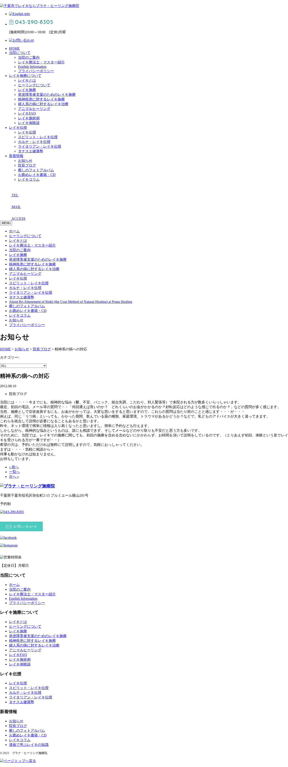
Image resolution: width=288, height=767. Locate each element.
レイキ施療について (25, 76)
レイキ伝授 (18, 127)
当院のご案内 (29, 57)
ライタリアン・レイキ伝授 (39, 146)
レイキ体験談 (29, 123)
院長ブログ (27, 165)
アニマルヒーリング (34, 109)
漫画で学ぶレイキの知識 (29, 745)
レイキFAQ (27, 113)
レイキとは (27, 80)
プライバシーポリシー (36, 71)
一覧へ (14, 472)
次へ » (14, 476)
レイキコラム (29, 179)
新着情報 (16, 156)
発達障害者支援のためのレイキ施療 (47, 94)
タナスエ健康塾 (30, 151)
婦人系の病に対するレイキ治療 (43, 104)
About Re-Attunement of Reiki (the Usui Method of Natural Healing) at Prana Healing (70, 302)
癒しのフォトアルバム (36, 170)
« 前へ (14, 467)
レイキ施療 (27, 90)
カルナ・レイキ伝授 (34, 142)
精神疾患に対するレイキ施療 (41, 99)
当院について (20, 53)
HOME (14, 48)
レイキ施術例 (29, 118)
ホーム (14, 231)
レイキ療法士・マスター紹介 (41, 62)
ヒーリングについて (34, 85)
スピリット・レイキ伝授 (38, 137)
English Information (32, 67)
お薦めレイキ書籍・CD (37, 175)
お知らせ (25, 160)
